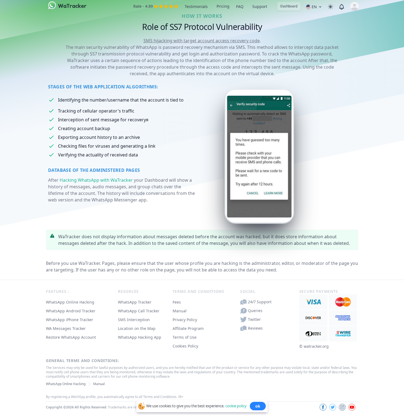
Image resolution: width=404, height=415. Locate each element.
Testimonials (196, 6)
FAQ (239, 6)
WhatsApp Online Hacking (70, 302)
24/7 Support (260, 301)
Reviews (255, 328)
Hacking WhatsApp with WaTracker (96, 180)
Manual (180, 310)
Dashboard (288, 6)
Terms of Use (185, 337)
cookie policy (236, 405)
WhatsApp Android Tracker (70, 310)
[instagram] (342, 407)
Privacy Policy (185, 319)
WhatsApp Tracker (134, 302)
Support (259, 6)
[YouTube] (351, 407)
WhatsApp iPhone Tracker (69, 319)
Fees (177, 302)
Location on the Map (137, 328)
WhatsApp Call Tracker (138, 310)
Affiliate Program (188, 328)
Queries (255, 310)
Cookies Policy (185, 346)
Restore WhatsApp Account (71, 337)
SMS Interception (134, 319)
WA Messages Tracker (66, 328)
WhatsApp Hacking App (139, 337)
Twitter (254, 319)
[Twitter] (332, 407)
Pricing (223, 6)
